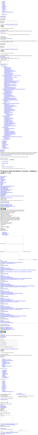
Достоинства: (2, 243)
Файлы (1, 194)
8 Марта (3, 146)
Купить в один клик (11, 424)
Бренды (3, 3)
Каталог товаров (3, 64)
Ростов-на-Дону (7, 57)
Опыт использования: (4, 230)
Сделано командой (3, 401)
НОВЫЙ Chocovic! (5, 148)
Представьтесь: (21, 259)
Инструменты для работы (6, 359)
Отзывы (3, 5)
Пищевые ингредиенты (6, 363)
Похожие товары (3, 192)
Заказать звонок (3, 16)
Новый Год (4, 142)
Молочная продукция (6, 362)
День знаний (4, 147)
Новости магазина (4, 158)
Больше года (4, 232)
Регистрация (4, 14)
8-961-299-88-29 (3, 406)
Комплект (2, 187)
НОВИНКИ (4, 141)
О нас (3, 10)
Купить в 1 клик (9, 204)
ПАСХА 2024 (4, 370)
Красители (4, 361)
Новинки (3, 382)
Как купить (4, 9)
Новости (3, 7)
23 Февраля (4, 143)
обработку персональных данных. (12, 24)
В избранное (2, 277)
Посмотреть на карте (4, 399)
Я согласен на (9, 24)
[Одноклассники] (2, 209)
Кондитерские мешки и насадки (7, 360)
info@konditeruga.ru (3, 38)
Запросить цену (9, 433)
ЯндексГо (2, 151)
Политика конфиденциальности (7, 391)
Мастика (3, 366)
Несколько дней (5, 234)
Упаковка (4, 364)
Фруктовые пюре (9, 114)
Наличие (1, 193)
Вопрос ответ (4, 6)
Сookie (9, 403)
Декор (3, 358)
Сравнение (8, 276)
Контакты (4, 8)
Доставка (3, 4)
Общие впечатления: (26, 251)
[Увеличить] (12, 195)
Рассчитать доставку (11, 206)
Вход (3, 13)
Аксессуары (2, 190)
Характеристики (3, 189)
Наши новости (2, 149)
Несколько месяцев (5, 233)
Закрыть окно (2, 31)
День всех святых (5, 144)
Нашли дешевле (9, 205)
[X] (5, 209)
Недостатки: (2, 251)
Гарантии (4, 11)
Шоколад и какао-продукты (7, 365)
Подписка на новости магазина (5, 155)
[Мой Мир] (3, 209)
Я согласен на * (9, 423)
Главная (3, 1)
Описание (2, 188)
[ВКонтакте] (1, 209)
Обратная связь (3, 405)
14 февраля (4, 145)
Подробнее (2, 267)
